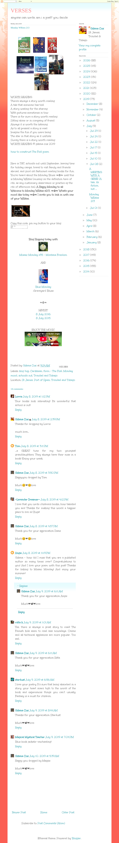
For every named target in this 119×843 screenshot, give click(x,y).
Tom (17, 446)
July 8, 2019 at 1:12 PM (36, 396)
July (90, 126)
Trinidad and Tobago (45, 375)
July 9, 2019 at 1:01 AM (37, 622)
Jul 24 (94, 136)
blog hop (24, 371)
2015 (86, 266)
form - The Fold (53, 371)
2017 (86, 255)
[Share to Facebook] (65, 367)
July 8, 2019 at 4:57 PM (43, 526)
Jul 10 (94, 158)
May (90, 220)
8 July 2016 (43, 314)
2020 (87, 93)
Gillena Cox (22, 419)
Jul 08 (94, 164)
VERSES (21, 10)
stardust (20, 679)
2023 (87, 77)
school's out (25, 375)
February (92, 237)
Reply (18, 409)
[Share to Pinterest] (67, 367)
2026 (87, 60)
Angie (18, 553)
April (90, 226)
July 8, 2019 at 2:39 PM (46, 419)
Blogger (76, 838)
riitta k (19, 622)
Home (44, 812)
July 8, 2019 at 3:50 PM (43, 472)
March (91, 231)
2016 (86, 260)
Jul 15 (94, 153)
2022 (87, 82)
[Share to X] (63, 367)
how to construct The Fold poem (30, 151)
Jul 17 (94, 147)
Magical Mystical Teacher (30, 737)
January (92, 242)
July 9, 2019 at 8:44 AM (43, 710)
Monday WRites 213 (94, 198)
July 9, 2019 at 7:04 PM (59, 737)
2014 (86, 271)
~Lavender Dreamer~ (27, 499)
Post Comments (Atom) (51, 823)
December (93, 103)
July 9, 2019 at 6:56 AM (39, 679)
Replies (24, 586)
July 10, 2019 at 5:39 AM (44, 756)
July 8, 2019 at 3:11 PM (34, 446)
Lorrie (18, 396)
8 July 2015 (43, 318)
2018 (86, 249)
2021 (86, 88)
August (91, 120)
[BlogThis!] (62, 367)
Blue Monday (43, 286)
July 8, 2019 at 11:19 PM (36, 553)
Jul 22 (94, 142)
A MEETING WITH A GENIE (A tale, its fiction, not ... (95, 179)
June (90, 214)
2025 (87, 65)
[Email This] (60, 367)
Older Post (68, 812)
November (93, 109)
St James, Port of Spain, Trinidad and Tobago (48, 380)
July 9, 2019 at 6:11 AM (49, 591)
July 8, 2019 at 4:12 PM (54, 499)
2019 (86, 99)
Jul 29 (94, 130)
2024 (87, 71)
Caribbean (36, 371)
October (92, 115)
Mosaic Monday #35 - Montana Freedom (43, 255)
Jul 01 (94, 207)
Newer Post (19, 812)
